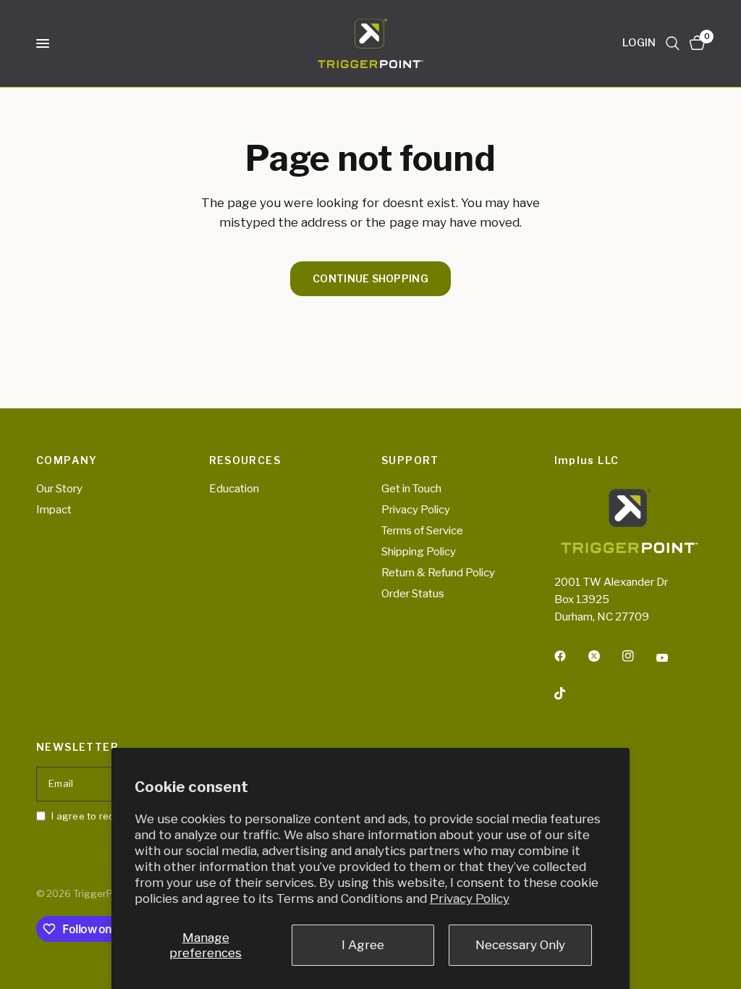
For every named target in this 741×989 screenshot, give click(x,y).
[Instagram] (638, 656)
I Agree (363, 945)
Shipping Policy (418, 551)
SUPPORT (410, 460)
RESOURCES (245, 460)
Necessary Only (520, 945)
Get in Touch (411, 488)
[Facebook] (570, 656)
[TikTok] (570, 694)
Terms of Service (422, 530)
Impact (54, 509)
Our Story (59, 488)
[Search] (673, 43)
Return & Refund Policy (438, 572)
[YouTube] (672, 658)
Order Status (412, 593)
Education (234, 488)
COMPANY (67, 460)
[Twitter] (604, 656)
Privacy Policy (469, 898)
